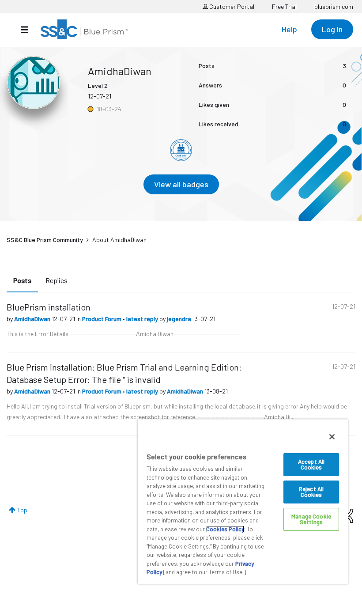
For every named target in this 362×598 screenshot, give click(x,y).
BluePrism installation (48, 307)
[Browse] (29, 29)
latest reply (142, 318)
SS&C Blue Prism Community (45, 239)
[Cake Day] (181, 150)
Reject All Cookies (311, 491)
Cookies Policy (225, 529)
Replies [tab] (56, 280)
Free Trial (284, 6)
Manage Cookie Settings (311, 519)
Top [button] (22, 510)
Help (289, 29)
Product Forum (102, 318)
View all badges (181, 184)
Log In (332, 29)
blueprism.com (333, 6)
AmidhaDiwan (33, 318)
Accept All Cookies (311, 464)
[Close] (332, 437)
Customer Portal (231, 6)
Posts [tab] (22, 280)
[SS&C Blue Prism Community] (84, 29)
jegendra (179, 318)
